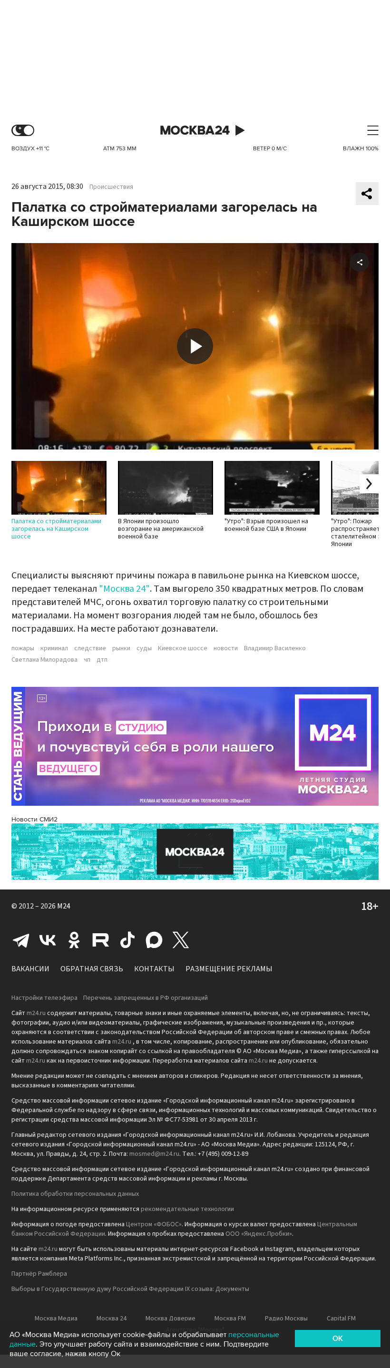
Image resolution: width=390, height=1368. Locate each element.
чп (87, 659)
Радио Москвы (286, 1318)
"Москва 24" (124, 589)
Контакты (154, 969)
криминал (54, 648)
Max (154, 939)
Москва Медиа (56, 1318)
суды (144, 648)
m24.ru (36, 1013)
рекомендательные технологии (187, 1209)
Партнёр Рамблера (39, 1274)
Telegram (20, 939)
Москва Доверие (170, 1318)
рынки (121, 648)
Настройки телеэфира (44, 998)
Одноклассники (74, 939)
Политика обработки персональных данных (75, 1194)
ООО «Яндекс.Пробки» (258, 1234)
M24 (63, 906)
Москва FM (230, 1318)
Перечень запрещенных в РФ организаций (145, 998)
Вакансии (30, 969)
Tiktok (127, 939)
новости (226, 648)
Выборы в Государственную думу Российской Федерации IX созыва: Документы (130, 1289)
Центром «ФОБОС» (154, 1224)
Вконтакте (47, 939)
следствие (90, 648)
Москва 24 (195, 130)
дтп (102, 659)
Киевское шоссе (182, 648)
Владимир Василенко (275, 648)
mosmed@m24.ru (154, 1154)
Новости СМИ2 (34, 819)
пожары (22, 648)
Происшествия (111, 187)
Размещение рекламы (229, 969)
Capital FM (341, 1318)
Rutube (100, 939)
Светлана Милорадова (44, 659)
